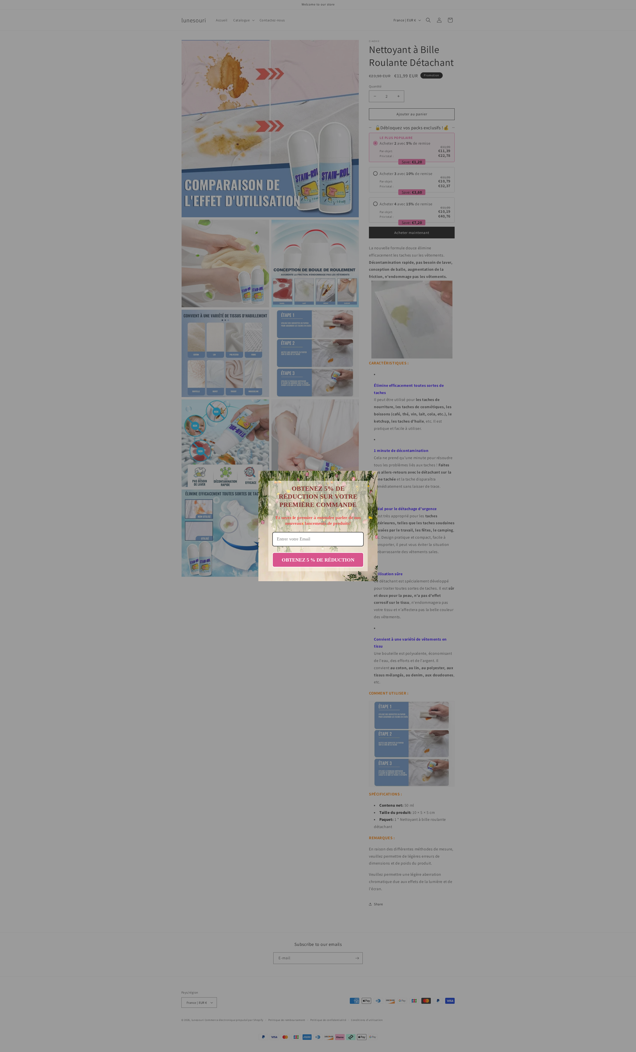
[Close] (372, 477)
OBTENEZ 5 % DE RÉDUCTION (318, 560)
